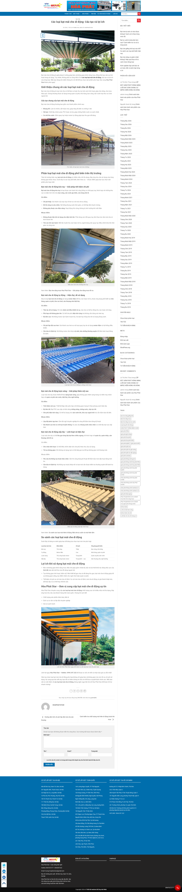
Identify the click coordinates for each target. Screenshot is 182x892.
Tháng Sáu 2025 (125, 150)
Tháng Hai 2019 (125, 274)
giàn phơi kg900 (125, 443)
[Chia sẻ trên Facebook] (71, 691)
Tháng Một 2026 (125, 135)
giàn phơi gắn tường (126, 434)
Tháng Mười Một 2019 (127, 241)
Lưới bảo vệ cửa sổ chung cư (128, 516)
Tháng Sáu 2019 (125, 260)
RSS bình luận (125, 344)
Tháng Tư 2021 (125, 208)
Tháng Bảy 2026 (125, 121)
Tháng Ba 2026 (125, 128)
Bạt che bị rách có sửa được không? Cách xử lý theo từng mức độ (129, 34)
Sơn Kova (101, 838)
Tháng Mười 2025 (126, 143)
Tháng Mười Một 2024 (127, 175)
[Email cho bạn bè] (78, 691)
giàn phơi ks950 (135, 443)
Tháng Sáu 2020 (125, 227)
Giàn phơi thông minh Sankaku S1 (130, 487)
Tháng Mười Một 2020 (127, 216)
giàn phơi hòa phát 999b (127, 440)
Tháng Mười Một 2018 (127, 282)
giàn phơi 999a (125, 431)
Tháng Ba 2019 (125, 271)
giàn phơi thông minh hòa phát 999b (130, 465)
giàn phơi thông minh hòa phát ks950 (129, 473)
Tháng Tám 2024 (126, 183)
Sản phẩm (85, 13)
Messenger (4, 879)
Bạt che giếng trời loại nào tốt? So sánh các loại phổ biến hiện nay (130, 51)
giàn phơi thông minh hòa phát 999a (130, 462)
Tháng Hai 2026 (125, 132)
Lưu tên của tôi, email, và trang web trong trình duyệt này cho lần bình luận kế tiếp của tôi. (73, 760)
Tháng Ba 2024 (125, 194)
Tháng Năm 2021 (126, 205)
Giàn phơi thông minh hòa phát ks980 (129, 478)
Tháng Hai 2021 (125, 212)
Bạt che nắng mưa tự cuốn (128, 422)
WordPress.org (125, 347)
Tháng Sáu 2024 (125, 186)
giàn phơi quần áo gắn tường (128, 449)
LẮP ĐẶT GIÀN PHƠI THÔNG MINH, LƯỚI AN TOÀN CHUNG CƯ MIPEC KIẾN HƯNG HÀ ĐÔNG (130, 86)
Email (69, 751)
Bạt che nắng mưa (126, 418)
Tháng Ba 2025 (125, 161)
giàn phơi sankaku (126, 455)
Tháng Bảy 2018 (125, 296)
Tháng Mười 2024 (126, 179)
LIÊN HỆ (115, 13)
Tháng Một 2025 (125, 168)
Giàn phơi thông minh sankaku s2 (130, 490)
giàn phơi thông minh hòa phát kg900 (129, 469)
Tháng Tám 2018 (126, 292)
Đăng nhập (124, 336)
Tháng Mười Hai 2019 (127, 238)
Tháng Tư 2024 (125, 190)
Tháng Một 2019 (125, 278)
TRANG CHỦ (68, 13)
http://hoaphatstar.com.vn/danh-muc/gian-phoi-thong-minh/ (129, 502)
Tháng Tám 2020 (126, 223)
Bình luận (47, 735)
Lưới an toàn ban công (127, 509)
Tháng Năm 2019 (126, 263)
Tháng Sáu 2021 (125, 201)
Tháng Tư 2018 (125, 303)
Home (4, 867)
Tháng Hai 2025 (125, 165)
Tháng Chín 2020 (126, 219)
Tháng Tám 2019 (126, 252)
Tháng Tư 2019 (125, 267)
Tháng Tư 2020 (125, 230)
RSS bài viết (124, 340)
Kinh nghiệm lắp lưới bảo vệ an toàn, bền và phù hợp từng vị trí (130, 68)
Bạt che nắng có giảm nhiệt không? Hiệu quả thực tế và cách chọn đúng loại (129, 59)
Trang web (94, 751)
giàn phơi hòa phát (126, 437)
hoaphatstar (89, 27)
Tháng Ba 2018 (125, 307)
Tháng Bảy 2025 (125, 146)
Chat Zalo (4, 873)
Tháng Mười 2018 (126, 285)
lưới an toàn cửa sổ (126, 513)
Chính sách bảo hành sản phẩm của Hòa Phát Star (130, 97)
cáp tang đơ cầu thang (127, 425)
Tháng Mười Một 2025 (127, 139)
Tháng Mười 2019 (126, 245)
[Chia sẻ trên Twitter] (74, 691)
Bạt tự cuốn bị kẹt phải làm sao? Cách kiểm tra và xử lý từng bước (129, 42)
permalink (93, 697)
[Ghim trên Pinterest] (81, 691)
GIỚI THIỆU (76, 13)
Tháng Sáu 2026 (125, 124)
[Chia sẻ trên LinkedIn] (84, 691)
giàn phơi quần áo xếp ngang (128, 452)
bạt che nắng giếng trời (127, 415)
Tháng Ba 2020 (125, 234)
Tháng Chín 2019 (126, 249)
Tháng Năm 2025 (126, 154)
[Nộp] (139, 13)
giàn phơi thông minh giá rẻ (128, 459)
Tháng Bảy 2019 (125, 256)
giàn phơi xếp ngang (126, 494)
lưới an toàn (124, 506)
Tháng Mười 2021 (126, 197)
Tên (45, 751)
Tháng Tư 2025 (125, 157)
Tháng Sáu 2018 (125, 300)
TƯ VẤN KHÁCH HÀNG (103, 13)
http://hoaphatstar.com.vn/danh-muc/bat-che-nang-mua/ (129, 497)
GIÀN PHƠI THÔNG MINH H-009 (129, 428)
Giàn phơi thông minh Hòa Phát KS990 (129, 483)
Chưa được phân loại (127, 318)
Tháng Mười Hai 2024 (127, 172)
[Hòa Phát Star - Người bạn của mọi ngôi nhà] (52, 6)
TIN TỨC (93, 13)
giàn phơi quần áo (125, 446)
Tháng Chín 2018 (126, 289)
